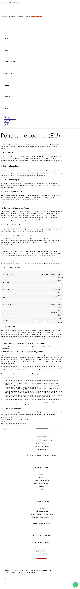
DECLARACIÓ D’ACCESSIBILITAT (41, 517)
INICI (41, 474)
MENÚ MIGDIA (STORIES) (41, 483)
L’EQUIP (41, 477)
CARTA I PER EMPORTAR (42, 480)
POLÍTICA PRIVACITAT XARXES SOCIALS (42, 514)
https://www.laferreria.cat (24, 156)
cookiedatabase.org (42, 428)
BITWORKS (49, 523)
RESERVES (37, 16)
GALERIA (41, 486)
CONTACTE (41, 489)
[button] (75, 584)
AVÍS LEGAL (41, 508)
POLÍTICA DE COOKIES (41, 511)
